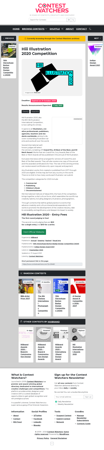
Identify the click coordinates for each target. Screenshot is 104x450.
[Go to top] (52, 443)
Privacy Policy (43, 438)
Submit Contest (63, 419)
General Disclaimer (58, 438)
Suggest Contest (63, 416)
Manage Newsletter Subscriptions (83, 418)
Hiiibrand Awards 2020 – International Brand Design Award (60, 352)
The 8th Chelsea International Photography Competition (43, 304)
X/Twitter (38, 416)
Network (60, 422)
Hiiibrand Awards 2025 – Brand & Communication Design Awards (43, 352)
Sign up (88, 397)
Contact (16, 419)
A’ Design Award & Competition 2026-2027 (77, 301)
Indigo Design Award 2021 (44, 247)
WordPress (64, 434)
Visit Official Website (33, 232)
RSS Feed (17, 422)
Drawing (25, 111)
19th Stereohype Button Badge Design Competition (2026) (60, 303)
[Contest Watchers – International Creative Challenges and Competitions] (52, 8)
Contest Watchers (35, 382)
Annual (33, 241)
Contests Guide (83, 424)
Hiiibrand (34, 237)
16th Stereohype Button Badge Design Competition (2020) (8, 67)
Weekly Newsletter (65, 404)
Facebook (38, 419)
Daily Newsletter (64, 402)
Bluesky (37, 425)
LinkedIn (37, 422)
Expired (48, 241)
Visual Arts (35, 111)
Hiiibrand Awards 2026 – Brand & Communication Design (26, 351)
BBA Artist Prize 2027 (25, 297)
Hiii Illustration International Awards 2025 (78, 349)
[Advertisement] (67, 130)
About (16, 416)
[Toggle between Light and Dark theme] (90, 28)
